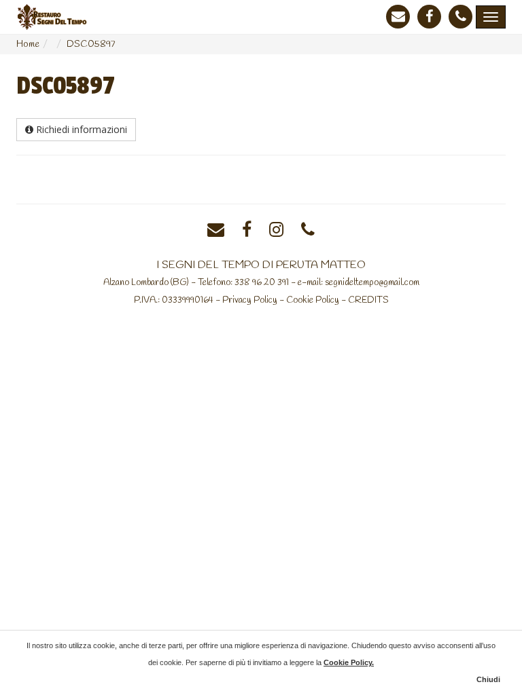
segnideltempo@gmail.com (372, 282)
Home (27, 44)
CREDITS (368, 300)
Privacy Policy (249, 300)
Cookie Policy (312, 300)
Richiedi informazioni (80, 129)
